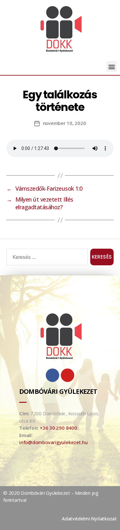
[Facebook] (52, 375)
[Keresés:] (46, 258)
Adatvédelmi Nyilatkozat (89, 518)
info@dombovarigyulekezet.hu (53, 442)
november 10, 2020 (64, 123)
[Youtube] (67, 375)
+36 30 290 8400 (58, 428)
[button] (111, 66)
